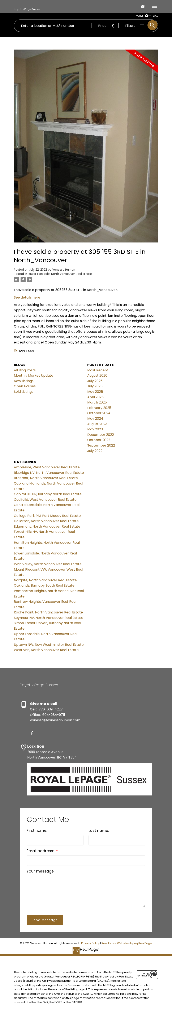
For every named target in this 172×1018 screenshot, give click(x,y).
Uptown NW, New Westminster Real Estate (49, 644)
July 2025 (95, 386)
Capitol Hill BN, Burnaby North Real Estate (48, 494)
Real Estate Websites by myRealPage (127, 943)
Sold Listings (23, 391)
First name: (37, 830)
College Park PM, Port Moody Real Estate (47, 515)
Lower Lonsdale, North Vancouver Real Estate (60, 274)
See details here (27, 297)
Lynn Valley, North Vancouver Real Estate (48, 564)
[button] (32, 733)
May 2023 (95, 429)
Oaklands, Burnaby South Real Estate (44, 585)
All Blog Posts (25, 370)
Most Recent (97, 370)
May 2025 (95, 391)
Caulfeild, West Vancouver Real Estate (45, 499)
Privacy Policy (90, 943)
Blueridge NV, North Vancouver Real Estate (49, 472)
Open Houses (25, 386)
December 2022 (100, 434)
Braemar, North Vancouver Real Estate (46, 478)
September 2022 (101, 445)
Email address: (41, 850)
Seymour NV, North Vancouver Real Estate (48, 617)
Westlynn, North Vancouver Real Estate (46, 649)
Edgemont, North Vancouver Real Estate (47, 526)
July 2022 (94, 450)
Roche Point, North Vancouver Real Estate (48, 612)
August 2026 (97, 375)
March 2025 (97, 402)
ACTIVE (139, 15)
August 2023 (97, 424)
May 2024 (95, 418)
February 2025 (99, 407)
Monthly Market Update (33, 375)
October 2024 (99, 413)
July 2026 (95, 381)
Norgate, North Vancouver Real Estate (45, 580)
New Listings (24, 381)
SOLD (155, 15)
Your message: (41, 871)
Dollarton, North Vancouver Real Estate (46, 521)
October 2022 (98, 440)
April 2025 (95, 397)
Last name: (99, 830)
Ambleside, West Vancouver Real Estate (47, 467)
